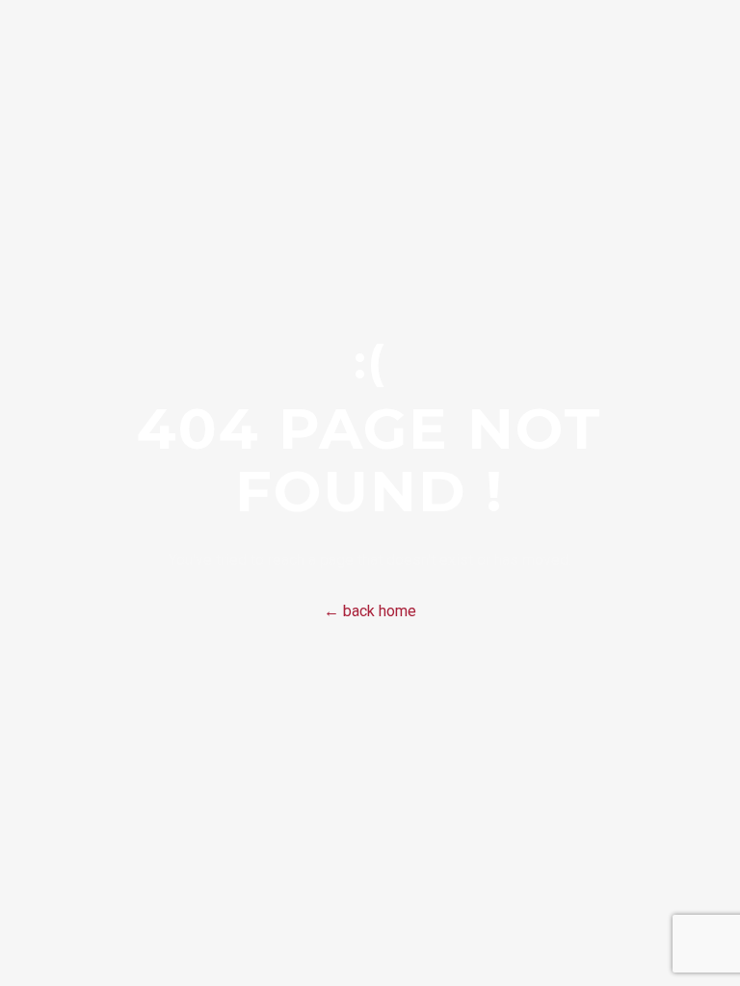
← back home (370, 611)
